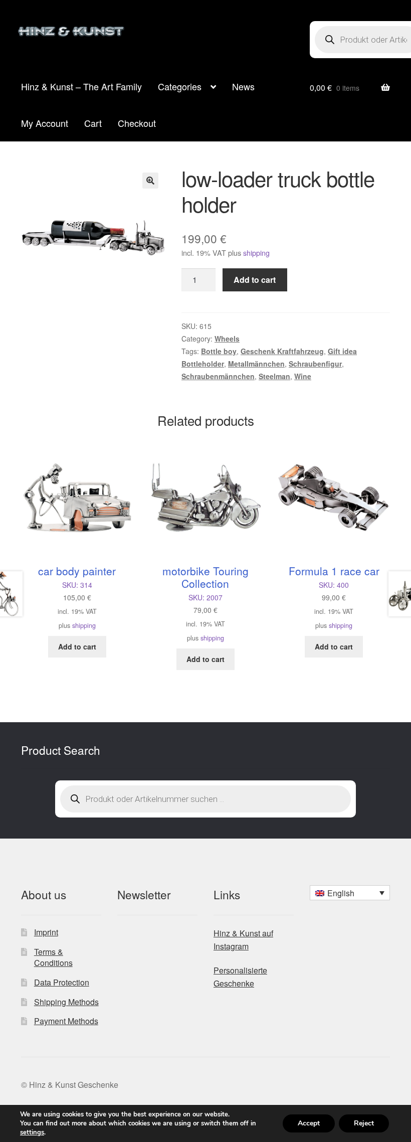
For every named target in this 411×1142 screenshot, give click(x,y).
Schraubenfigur (315, 364)
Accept (309, 1123)
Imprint (46, 932)
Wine (302, 376)
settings (32, 1132)
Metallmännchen (256, 364)
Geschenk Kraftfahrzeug (282, 351)
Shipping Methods (66, 1002)
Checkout (137, 122)
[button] (150, 181)
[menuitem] (350, 892)
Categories (179, 86)
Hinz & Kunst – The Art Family (81, 86)
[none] (350, 892)
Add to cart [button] (77, 646)
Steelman (274, 376)
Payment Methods (66, 1021)
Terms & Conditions (53, 957)
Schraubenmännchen (218, 376)
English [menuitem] (340, 893)
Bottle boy (219, 351)
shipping (256, 252)
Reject (364, 1123)
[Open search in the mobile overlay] (205, 799)
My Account (44, 122)
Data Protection (61, 982)
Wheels (227, 339)
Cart (93, 122)
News (243, 86)
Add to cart (255, 279)
